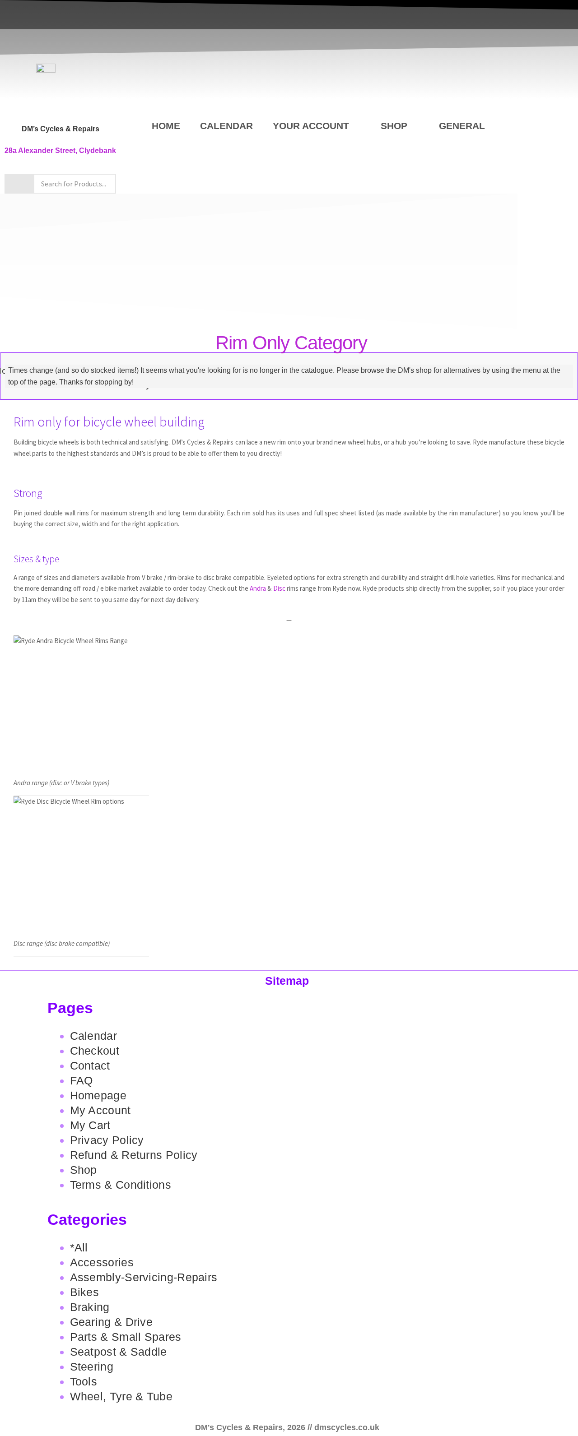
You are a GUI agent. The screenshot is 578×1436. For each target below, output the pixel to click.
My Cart (90, 1125)
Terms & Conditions (120, 1184)
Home (166, 125)
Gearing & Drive (111, 1322)
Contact (90, 1065)
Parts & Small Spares (126, 1336)
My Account (100, 1110)
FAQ (81, 1080)
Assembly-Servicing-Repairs (144, 1277)
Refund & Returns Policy (134, 1155)
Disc (279, 588)
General (462, 125)
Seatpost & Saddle (118, 1351)
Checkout (94, 1050)
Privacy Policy (107, 1140)
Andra (258, 588)
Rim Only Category (291, 342)
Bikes (84, 1292)
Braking (90, 1307)
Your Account (311, 125)
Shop (394, 125)
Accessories (102, 1262)
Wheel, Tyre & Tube (121, 1396)
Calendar (226, 125)
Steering (91, 1366)
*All (79, 1247)
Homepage (98, 1095)
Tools (84, 1381)
